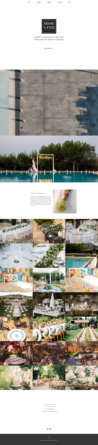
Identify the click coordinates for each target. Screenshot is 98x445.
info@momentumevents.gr (49, 404)
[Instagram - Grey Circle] (50, 429)
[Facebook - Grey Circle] (48, 429)
